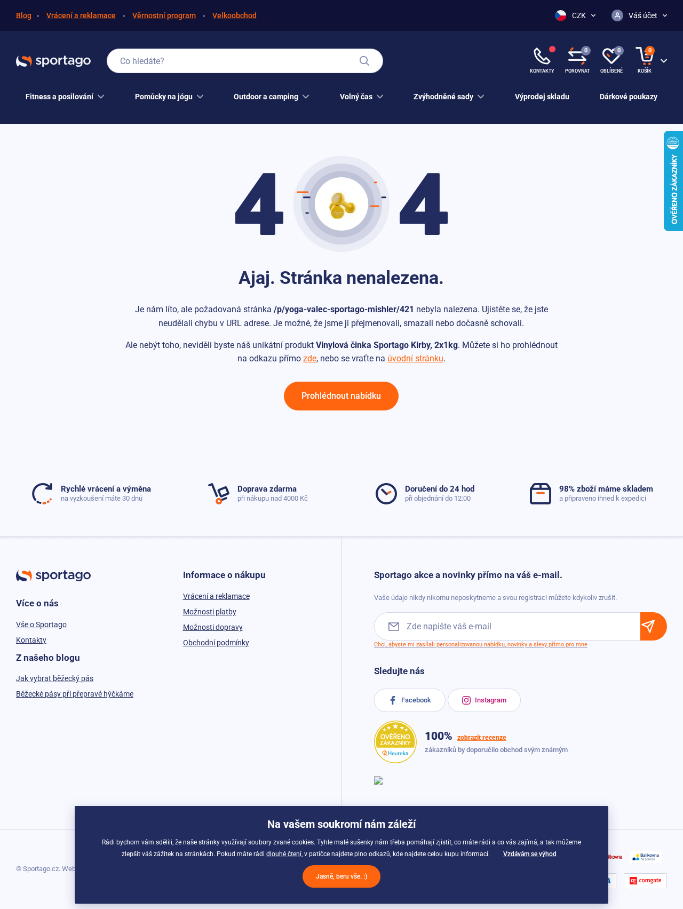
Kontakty (31, 640)
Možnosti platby (209, 611)
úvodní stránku (415, 358)
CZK (579, 15)
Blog (23, 15)
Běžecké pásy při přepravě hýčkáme (74, 694)
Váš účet (643, 15)
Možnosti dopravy (213, 627)
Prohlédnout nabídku (341, 396)
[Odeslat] (653, 626)
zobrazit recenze (481, 737)
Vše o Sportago (41, 624)
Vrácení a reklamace (81, 15)
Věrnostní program (164, 15)
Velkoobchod (234, 15)
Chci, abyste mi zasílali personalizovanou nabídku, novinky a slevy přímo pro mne (480, 644)
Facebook (415, 700)
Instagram (489, 700)
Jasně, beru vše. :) (341, 876)
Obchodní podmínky (216, 642)
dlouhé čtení (283, 854)
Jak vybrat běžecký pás (54, 678)
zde (309, 358)
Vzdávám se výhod (530, 854)
